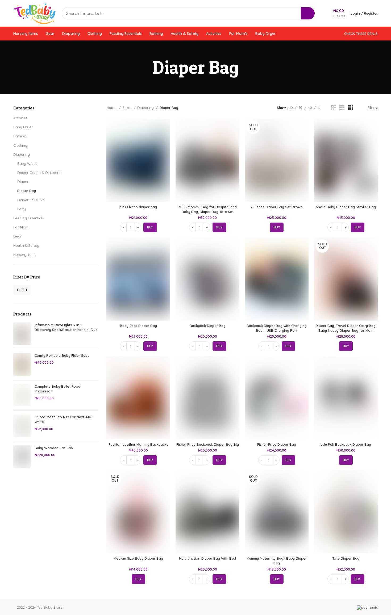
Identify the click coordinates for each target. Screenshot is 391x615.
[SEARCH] (308, 13)
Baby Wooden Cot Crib (54, 448)
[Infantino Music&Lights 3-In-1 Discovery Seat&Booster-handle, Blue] (22, 333)
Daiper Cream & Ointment (38, 172)
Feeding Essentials (28, 218)
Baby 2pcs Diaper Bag (138, 325)
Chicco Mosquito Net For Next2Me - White (64, 419)
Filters (373, 107)
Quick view (166, 139)
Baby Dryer (23, 127)
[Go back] (145, 67)
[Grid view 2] (333, 107)
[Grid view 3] (341, 107)
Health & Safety (26, 245)
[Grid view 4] (350, 107)
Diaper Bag (26, 190)
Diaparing (21, 154)
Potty (21, 209)
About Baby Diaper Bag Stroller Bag (346, 207)
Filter (22, 290)
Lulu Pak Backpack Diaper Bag (346, 444)
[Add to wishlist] (166, 151)
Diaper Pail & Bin (31, 200)
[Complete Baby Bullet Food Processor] (22, 395)
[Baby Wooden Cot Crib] (22, 456)
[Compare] (166, 127)
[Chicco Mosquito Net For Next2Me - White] (22, 426)
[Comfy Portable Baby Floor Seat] (22, 364)
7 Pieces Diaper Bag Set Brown (277, 207)
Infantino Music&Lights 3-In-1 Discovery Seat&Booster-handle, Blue (66, 327)
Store (127, 107)
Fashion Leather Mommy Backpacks (138, 444)
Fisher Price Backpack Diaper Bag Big (207, 444)
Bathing (19, 136)
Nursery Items (24, 254)
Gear (17, 236)
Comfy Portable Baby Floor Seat (62, 355)
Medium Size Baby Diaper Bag (138, 558)
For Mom (20, 227)
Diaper (22, 181)
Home (112, 107)
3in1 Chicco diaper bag (138, 207)
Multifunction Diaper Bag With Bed (207, 558)
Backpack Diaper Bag (208, 325)
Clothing (20, 145)
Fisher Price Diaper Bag (276, 444)
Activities (20, 118)
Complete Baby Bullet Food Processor (57, 388)
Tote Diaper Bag (345, 558)
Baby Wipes (27, 163)
